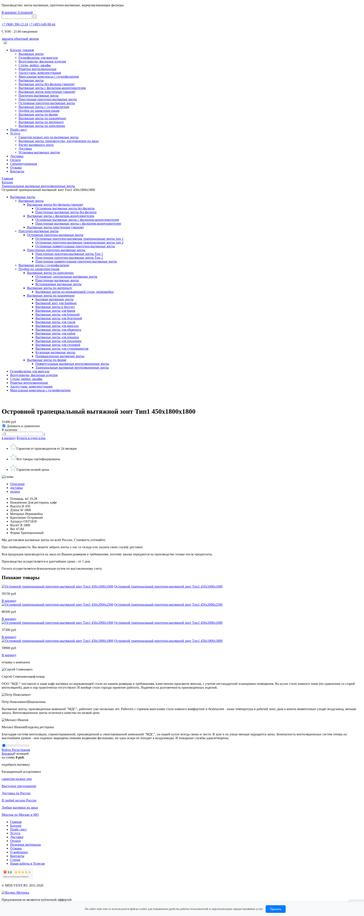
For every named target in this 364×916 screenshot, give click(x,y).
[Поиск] (34, 16)
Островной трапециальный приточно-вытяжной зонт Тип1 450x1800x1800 (168, 641)
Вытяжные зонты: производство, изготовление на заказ (59, 141)
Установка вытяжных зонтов (39, 152)
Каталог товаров (22, 50)
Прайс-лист (18, 129)
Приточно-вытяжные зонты (39, 231)
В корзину (9, 601)
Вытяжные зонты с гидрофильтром (44, 265)
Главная (15, 822)
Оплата (15, 160)
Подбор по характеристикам (39, 269)
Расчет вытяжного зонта (36, 145)
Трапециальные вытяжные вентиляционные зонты (72, 367)
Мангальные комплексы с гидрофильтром (49, 76)
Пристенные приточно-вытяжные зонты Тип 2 (69, 257)
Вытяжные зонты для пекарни (57, 337)
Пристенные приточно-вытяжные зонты (48, 99)
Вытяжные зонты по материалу (41, 122)
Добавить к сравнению (23, 426)
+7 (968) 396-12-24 (15, 24)
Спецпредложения (23, 163)
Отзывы (16, 167)
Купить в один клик (31, 438)
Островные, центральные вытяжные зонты (66, 276)
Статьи (15, 859)
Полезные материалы (25, 844)
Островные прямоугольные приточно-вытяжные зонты (75, 246)
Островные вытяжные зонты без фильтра (65, 208)
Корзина (8, 753)
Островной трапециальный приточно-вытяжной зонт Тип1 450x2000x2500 (168, 604)
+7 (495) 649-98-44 (42, 24)
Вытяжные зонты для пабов (55, 333)
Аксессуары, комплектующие (40, 73)
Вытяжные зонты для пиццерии (58, 341)
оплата (15, 491)
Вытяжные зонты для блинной (57, 314)
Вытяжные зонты (31, 54)
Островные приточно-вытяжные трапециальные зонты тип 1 (79, 238)
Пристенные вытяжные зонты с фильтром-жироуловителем (78, 223)
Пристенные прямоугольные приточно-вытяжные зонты (76, 261)
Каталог (16, 825)
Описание (17, 484)
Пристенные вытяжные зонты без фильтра (65, 212)
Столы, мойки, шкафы (35, 65)
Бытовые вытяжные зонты (54, 299)
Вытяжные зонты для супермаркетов (61, 348)
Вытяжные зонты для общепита (58, 329)
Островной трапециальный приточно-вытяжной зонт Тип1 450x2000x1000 (168, 622)
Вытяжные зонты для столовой (57, 345)
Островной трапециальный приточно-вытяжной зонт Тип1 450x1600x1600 (168, 586)
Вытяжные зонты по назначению (42, 118)
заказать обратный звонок (20, 38)
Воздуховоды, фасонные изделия (42, 61)
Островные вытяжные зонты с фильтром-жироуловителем (77, 219)
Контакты (17, 171)
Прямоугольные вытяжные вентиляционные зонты (72, 363)
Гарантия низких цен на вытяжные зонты (49, 137)
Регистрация (21, 750)
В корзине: (17, 12)
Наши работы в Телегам (27, 863)
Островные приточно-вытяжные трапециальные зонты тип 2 (79, 242)
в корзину (9, 438)
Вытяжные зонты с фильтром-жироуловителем (52, 88)
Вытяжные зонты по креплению (42, 126)
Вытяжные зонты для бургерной (58, 318)
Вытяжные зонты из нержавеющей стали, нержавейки (74, 291)
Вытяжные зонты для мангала (57, 326)
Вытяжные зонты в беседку (55, 307)
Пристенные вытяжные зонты (57, 280)
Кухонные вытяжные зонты (55, 352)
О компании (19, 852)
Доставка (25, 148)
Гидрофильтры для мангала (38, 57)
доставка (16, 487)
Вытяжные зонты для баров (55, 310)
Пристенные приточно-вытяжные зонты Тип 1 (69, 254)
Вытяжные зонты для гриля (55, 322)
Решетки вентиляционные (37, 69)
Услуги (15, 133)
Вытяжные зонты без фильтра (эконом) (47, 84)
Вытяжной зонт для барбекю (56, 303)
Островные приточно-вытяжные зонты (47, 103)
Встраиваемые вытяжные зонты (58, 284)
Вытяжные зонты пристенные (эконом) (47, 91)
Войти (7, 750)
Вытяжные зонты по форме (38, 114)
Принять (275, 909)
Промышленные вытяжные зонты (59, 356)
